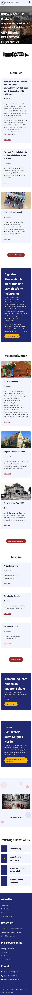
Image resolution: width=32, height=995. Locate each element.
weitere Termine (16, 659)
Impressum (23, 989)
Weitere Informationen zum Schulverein (15, 760)
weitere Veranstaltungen (16, 541)
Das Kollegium (5, 959)
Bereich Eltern (11, 704)
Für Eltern (4, 956)
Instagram (9, 992)
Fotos (3, 912)
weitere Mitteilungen (16, 255)
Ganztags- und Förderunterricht (11, 932)
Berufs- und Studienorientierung (11, 929)
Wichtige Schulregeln (8, 949)
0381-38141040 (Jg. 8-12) (11, 972)
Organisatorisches (7, 916)
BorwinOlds (4, 909)
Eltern (25, 331)
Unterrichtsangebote (8, 936)
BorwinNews (5, 905)
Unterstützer (5, 989)
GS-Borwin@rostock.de (11, 979)
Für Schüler (4, 952)
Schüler (12, 331)
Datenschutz (15, 989)
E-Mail (3, 992)
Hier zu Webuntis (12, 336)
